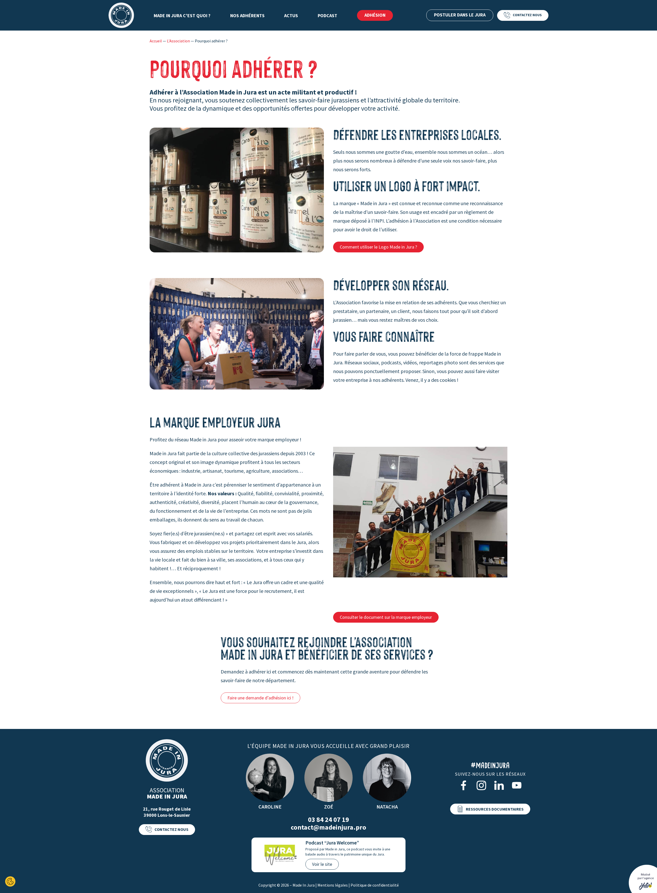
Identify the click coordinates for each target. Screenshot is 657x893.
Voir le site (322, 864)
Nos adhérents (247, 15)
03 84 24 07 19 (328, 819)
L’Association (178, 40)
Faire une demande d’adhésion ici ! (260, 698)
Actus (291, 15)
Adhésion (374, 15)
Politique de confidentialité (375, 885)
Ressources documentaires (495, 809)
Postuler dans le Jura (460, 15)
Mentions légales (332, 885)
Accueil (156, 40)
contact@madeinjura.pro (328, 827)
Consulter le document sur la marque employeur (386, 617)
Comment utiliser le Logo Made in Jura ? (378, 247)
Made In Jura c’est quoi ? (182, 15)
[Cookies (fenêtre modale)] (10, 881)
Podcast (327, 15)
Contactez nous (527, 15)
